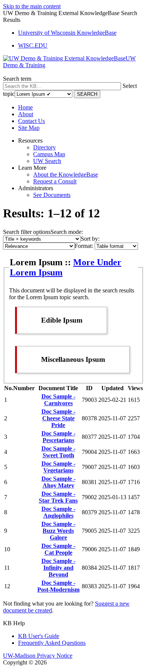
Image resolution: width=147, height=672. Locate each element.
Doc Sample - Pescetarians (58, 436)
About (25, 114)
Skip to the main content (32, 6)
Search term (17, 78)
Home (25, 107)
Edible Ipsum (62, 320)
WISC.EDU (32, 45)
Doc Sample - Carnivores (58, 399)
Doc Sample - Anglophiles (58, 512)
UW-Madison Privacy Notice (37, 655)
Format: (84, 246)
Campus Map (49, 154)
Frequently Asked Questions (52, 643)
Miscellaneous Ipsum (73, 359)
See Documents (51, 195)
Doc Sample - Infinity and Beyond (58, 568)
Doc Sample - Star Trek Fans (58, 497)
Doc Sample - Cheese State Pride (58, 418)
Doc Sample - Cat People (58, 549)
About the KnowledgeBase (65, 174)
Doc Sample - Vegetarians (58, 467)
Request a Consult (55, 181)
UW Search (47, 161)
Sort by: (90, 238)
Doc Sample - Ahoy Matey (58, 482)
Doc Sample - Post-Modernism (58, 586)
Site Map (29, 128)
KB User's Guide (38, 636)
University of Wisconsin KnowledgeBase (67, 32)
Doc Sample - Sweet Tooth (58, 451)
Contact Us (31, 121)
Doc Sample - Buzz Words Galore (58, 531)
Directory (44, 147)
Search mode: (67, 232)
